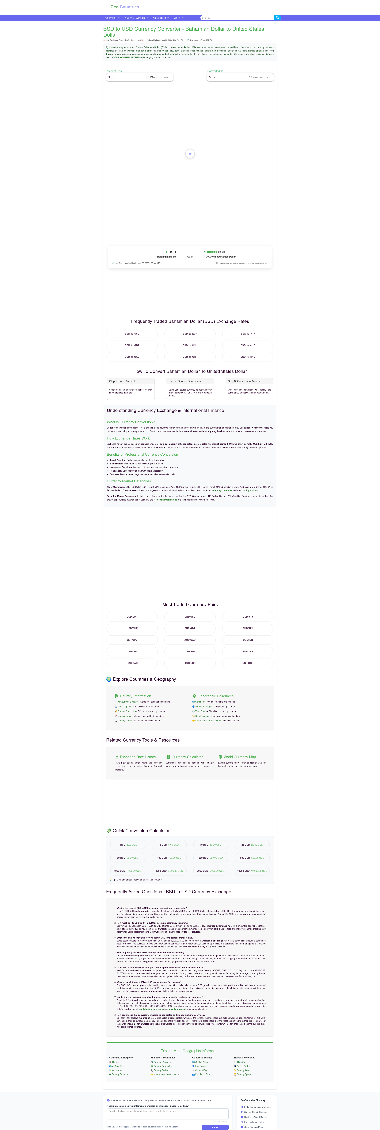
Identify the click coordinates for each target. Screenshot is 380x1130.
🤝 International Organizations (206, 720)
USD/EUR (114, 57)
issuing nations (250, 490)
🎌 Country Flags (122, 715)
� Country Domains (118, 1074)
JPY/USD (135, 57)
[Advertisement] (205, 7)
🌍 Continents (198, 701)
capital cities (145, 1008)
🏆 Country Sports (242, 1074)
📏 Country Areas (200, 715)
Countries (111, 17)
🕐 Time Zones (199, 711)
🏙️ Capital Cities (200, 1062)
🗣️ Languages (199, 1066)
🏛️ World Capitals (122, 706)
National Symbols (135, 17)
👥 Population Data (201, 1074)
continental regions (167, 499)
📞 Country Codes (123, 720)
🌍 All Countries (116, 1066)
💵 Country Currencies (161, 1066)
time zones (158, 1008)
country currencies (222, 490)
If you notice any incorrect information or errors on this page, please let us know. (148, 1105)
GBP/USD (125, 57)
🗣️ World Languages (202, 706)
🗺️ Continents (115, 1070)
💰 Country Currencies (125, 711)
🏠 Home (113, 1062)
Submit (215, 1127)
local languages (177, 1008)
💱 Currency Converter (161, 1062)
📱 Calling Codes (242, 1066)
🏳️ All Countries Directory (126, 701)
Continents (160, 17)
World (178, 17)
